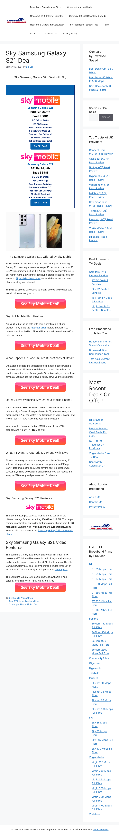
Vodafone (94, 814)
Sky (91, 717)
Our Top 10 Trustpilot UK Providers (96, 444)
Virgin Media (96, 757)
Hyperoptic (95, 668)
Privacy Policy (70, 33)
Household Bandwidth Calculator (47, 24)
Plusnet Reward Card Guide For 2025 (98, 432)
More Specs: (61, 569)
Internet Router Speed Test (84, 24)
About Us (35, 33)
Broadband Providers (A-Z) (44, 7)
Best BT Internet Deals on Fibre (24, 601)
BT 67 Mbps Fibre (102, 579)
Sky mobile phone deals (28, 278)
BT (90, 564)
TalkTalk (94, 673)
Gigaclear (94, 663)
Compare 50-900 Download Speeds (87, 16)
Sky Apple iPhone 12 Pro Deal (23, 604)
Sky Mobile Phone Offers (21, 598)
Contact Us (51, 33)
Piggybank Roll (38, 327)
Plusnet (93, 678)
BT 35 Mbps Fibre (102, 569)
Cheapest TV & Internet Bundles (46, 16)
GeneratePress (101, 829)
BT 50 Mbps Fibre (102, 574)
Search (106, 117)
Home (106, 24)
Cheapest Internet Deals (79, 7)
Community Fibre (99, 658)
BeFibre (93, 618)
